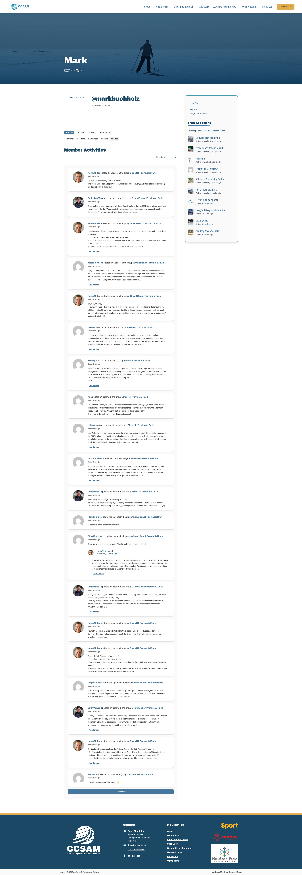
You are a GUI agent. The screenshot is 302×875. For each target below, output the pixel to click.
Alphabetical (219, 131)
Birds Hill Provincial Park (143, 173)
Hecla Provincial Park (206, 190)
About (147, 7)
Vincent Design (237, 872)
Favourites (93, 139)
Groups (105, 133)
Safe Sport (204, 7)
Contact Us (286, 7)
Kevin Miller (94, 173)
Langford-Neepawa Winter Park (211, 210)
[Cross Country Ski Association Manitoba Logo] (87, 840)
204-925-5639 (136, 849)
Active (199, 131)
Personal (70, 139)
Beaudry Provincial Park (207, 231)
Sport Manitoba (136, 831)
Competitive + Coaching (179, 848)
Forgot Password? (198, 113)
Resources (267, 7)
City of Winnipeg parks (207, 200)
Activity (69, 132)
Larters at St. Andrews (207, 169)
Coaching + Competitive (224, 7)
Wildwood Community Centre (210, 179)
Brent (91, 327)
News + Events (249, 7)
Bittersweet (202, 221)
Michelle (92, 774)
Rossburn (200, 159)
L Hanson (93, 425)
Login (195, 103)
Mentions (81, 139)
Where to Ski (162, 7)
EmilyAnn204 (95, 198)
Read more (94, 252)
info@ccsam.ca (137, 845)
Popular (207, 131)
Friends (92, 132)
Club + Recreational (183, 7)
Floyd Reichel (95, 517)
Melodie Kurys (95, 263)
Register (193, 109)
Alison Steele (95, 458)
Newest (191, 131)
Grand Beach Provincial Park (147, 198)
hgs (90, 397)
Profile (81, 132)
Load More (121, 792)
